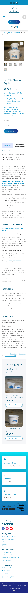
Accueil (3, 32)
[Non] (26, 587)
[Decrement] (5, 126)
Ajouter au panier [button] (14, 405)
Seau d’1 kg (13, 354)
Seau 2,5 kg (22, 354)
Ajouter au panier (11, 131)
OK (14, 590)
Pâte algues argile (15, 32)
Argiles (8, 32)
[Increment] (8, 126)
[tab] (7, 145)
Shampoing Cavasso (15, 260)
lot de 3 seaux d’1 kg (11, 356)
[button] (21, 43)
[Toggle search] (24, 17)
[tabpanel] (14, 253)
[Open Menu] (4, 17)
